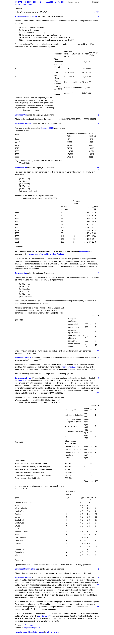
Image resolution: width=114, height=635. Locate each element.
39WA (97, 168)
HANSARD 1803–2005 (23, 2)
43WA (97, 607)
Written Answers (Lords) (23, 4)
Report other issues (36, 632)
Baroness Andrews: (23, 123)
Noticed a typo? (21, 632)
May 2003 (49, 2)
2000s (35, 2)
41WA (97, 393)
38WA (97, 12)
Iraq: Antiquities (27, 625)
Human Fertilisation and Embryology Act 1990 (46, 254)
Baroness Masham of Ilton (26, 16)
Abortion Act (84, 251)
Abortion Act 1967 (47, 128)
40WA (97, 351)
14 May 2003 (60, 2)
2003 (42, 2)
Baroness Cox (21, 115)
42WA (97, 585)
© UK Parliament (51, 632)
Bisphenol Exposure (32, 628)
